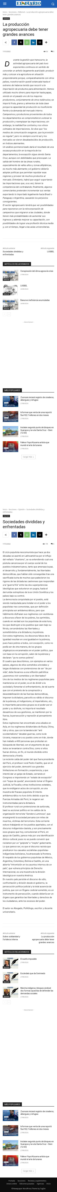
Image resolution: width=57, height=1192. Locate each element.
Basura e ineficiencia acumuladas (35, 300)
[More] (46, 42)
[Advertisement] (28, 352)
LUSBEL (50, 251)
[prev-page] (4, 314)
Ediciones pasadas (27, 1184)
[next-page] (9, 314)
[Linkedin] (33, 42)
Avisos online (12, 1184)
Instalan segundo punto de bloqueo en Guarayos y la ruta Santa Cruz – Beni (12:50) (37, 430)
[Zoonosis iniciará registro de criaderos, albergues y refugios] (10, 401)
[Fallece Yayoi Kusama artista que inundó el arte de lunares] (10, 446)
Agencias (40, 1184)
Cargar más (27, 457)
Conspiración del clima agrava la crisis (36, 271)
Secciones (12, 12)
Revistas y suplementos (37, 1181)
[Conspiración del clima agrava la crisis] (10, 275)
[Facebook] (14, 42)
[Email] (39, 42)
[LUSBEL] (10, 289)
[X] (20, 42)
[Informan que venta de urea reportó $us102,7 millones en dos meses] (10, 416)
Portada (12, 1181)
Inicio (5, 12)
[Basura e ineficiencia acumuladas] (10, 304)
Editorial (21, 12)
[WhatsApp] (27, 42)
